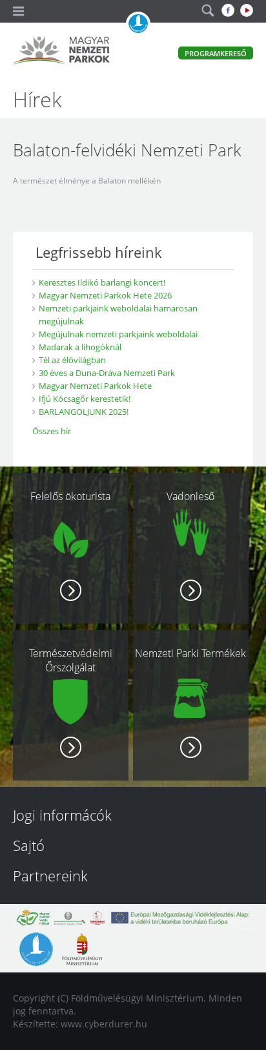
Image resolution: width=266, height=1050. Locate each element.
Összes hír (51, 431)
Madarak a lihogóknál (80, 347)
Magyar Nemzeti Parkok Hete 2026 (105, 295)
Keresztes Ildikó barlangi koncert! (102, 282)
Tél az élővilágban (72, 360)
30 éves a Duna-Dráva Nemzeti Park (107, 373)
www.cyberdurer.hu (104, 1024)
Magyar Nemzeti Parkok (61, 52)
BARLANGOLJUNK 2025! (83, 411)
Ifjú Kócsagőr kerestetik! (84, 398)
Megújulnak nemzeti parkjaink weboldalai (118, 334)
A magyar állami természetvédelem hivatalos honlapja (138, 24)
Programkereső (216, 53)
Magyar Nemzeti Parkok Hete (95, 386)
